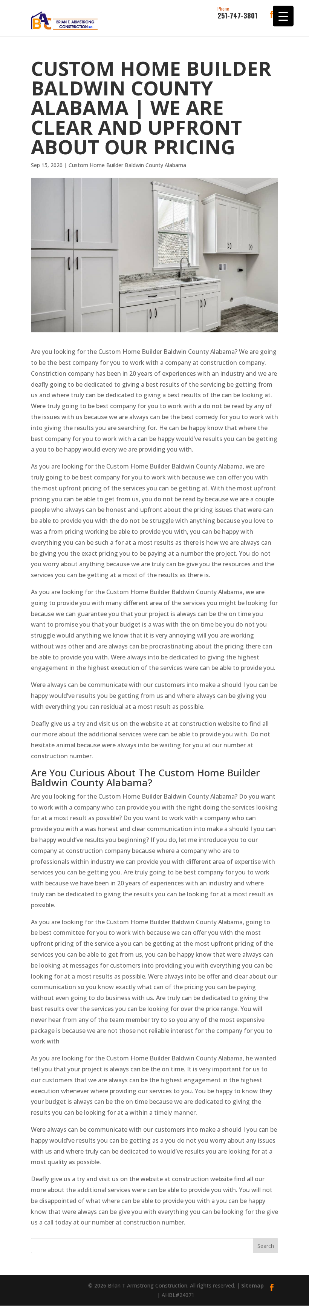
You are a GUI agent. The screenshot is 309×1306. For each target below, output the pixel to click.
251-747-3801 (237, 13)
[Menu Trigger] (283, 16)
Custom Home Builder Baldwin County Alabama (127, 165)
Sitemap (252, 1285)
